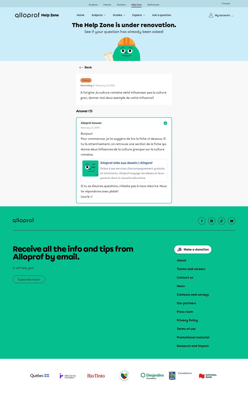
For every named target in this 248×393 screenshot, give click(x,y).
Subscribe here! (29, 279)
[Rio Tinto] (96, 375)
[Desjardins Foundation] (152, 375)
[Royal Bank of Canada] (180, 376)
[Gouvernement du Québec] (39, 376)
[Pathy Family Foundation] (67, 376)
